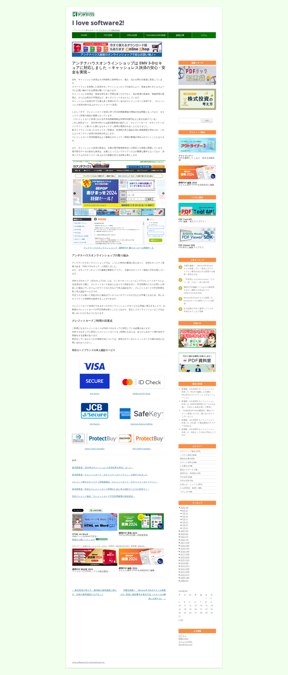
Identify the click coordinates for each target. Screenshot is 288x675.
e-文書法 (184, 466)
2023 (184, 536)
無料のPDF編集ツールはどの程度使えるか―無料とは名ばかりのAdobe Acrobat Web (199, 290)
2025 (184, 531)
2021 (184, 542)
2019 (184, 548)
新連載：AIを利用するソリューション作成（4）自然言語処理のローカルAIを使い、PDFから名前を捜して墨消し (198, 404)
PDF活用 (108, 35)
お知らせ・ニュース (91, 546)
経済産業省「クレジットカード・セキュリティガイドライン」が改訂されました (110, 474)
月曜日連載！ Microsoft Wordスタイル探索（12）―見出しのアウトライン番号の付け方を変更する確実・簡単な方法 (199, 270)
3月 (185, 522)
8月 (185, 510)
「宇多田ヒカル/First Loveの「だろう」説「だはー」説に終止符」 (199, 281)
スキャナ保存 (186, 462)
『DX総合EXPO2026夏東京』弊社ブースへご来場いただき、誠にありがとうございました (198, 413)
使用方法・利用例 (188, 473)
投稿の (183, 638)
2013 (184, 566)
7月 (185, 513)
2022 (184, 539)
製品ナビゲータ (187, 469)
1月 (185, 528)
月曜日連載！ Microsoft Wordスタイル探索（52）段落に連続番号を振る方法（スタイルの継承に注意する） (142, 594)
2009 (184, 577)
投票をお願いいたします (83, 539)
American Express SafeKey (141, 424)
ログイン (182, 635)
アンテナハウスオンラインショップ (100, 247)
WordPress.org (185, 644)
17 (179, 609)
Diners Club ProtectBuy (95, 448)
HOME (84, 35)
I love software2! (98, 22)
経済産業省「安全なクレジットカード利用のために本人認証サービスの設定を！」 (111, 489)
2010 (184, 574)
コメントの (185, 641)
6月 (185, 516)
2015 (184, 560)
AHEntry (141, 546)
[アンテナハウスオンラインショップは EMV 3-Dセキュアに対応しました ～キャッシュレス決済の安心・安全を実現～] (119, 202)
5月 (185, 519)
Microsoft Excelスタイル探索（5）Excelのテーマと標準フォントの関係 (199, 300)
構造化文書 (185, 458)
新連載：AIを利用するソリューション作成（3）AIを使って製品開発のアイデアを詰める (198, 423)
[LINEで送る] (95, 510)
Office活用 (132, 35)
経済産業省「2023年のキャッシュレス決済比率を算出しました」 (103, 467)
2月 (185, 525)
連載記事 (180, 35)
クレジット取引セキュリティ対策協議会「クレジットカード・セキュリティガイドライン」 (115, 481)
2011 (184, 571)
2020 (184, 545)
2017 (184, 554)
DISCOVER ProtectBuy (141, 448)
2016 (184, 557)
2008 (184, 580)
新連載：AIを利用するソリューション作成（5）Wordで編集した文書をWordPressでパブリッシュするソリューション (198, 393)
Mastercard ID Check (141, 393)
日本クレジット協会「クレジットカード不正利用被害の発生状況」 (103, 496)
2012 (184, 569)
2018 (184, 551)
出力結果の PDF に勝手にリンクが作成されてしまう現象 (198, 310)
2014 (184, 563)
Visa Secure (94, 393)
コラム (204, 35)
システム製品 (186, 455)
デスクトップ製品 (188, 451)
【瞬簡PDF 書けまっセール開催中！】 (136, 247)
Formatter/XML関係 (156, 35)
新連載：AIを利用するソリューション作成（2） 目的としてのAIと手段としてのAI (199, 432)
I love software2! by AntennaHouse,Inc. (88, 662)
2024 (184, 534)
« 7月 (180, 620)
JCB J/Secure (95, 424)
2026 (184, 507)
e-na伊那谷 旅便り (189, 488)
